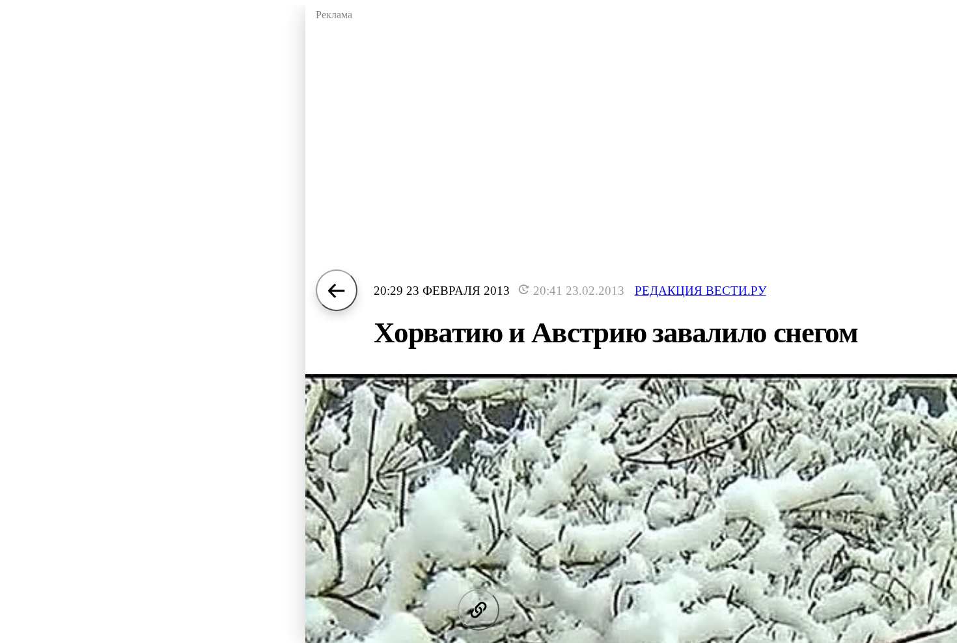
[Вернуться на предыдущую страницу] (336, 290)
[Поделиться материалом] (478, 610)
